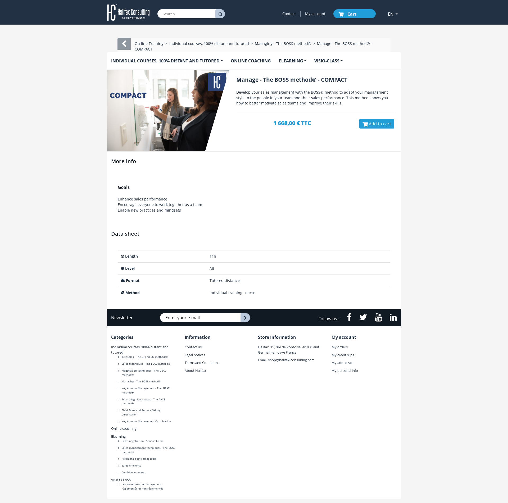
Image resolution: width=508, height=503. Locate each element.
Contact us (193, 347)
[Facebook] (346, 319)
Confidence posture (134, 472)
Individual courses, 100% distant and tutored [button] (165, 61)
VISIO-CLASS (121, 479)
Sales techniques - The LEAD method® (146, 363)
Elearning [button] (291, 61)
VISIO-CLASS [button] (326, 61)
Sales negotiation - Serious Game (143, 441)
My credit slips (343, 355)
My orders (340, 347)
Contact (289, 13)
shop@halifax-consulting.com (291, 360)
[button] (393, 14)
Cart (351, 14)
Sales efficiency (131, 465)
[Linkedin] (390, 319)
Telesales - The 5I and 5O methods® (145, 357)
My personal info (345, 370)
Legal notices (195, 355)
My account (315, 13)
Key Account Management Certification (146, 421)
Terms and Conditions (202, 362)
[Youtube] (375, 319)
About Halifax (195, 370)
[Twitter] (360, 319)
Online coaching (251, 61)
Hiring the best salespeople (139, 458)
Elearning (118, 436)
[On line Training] (128, 11)
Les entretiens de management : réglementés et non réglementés (142, 486)
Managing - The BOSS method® (141, 381)
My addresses (342, 362)
